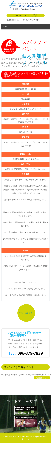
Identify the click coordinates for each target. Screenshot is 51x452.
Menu (5, 27)
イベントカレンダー (26, 313)
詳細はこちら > (42, 378)
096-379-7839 (30, 20)
